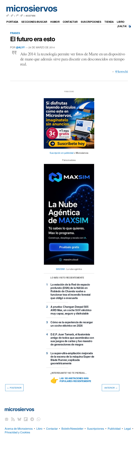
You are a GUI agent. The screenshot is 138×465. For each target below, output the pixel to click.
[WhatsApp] (38, 419)
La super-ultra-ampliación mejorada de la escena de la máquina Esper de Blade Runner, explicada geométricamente (72, 358)
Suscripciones (91, 21)
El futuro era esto (32, 38)
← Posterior (14, 387)
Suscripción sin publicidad (61, 152)
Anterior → (110, 387)
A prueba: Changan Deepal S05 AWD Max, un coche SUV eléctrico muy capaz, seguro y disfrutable (71, 310)
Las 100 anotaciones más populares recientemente (75, 380)
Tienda (109, 21)
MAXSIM (60, 269)
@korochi (121, 71)
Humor (54, 21)
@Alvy (20, 47)
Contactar (70, 21)
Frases (15, 33)
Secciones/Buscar (34, 21)
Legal (127, 428)
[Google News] (6, 419)
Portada (12, 21)
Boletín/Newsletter (72, 428)
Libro (120, 21)
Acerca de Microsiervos (19, 428)
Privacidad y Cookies (17, 432)
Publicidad (114, 428)
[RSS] (13, 419)
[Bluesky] (19, 419)
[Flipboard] (26, 419)
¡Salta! (122, 26)
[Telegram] (32, 419)
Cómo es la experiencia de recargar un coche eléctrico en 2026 (71, 323)
